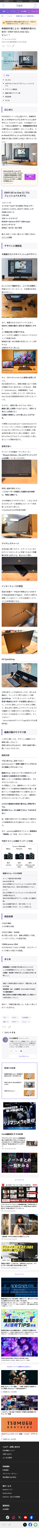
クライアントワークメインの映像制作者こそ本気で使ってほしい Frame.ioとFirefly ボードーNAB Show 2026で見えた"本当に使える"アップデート (13, 1143)
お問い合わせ (7, 1454)
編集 (6, 1022)
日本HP (15, 1022)
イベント (13, 11)
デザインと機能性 (11, 89)
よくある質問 (7, 1458)
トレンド (9, 16)
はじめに (8, 80)
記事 (4, 11)
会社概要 (6, 1509)
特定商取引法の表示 (9, 1477)
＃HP (5, 1017)
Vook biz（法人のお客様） (12, 1497)
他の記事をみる (24, 1056)
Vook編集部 (19, 1038)
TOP (2, 16)
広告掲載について (9, 1450)
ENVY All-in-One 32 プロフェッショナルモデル (19, 84)
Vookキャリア (32, 1)
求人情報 (23, 11)
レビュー (26, 1022)
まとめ (7, 100)
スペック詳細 (7, 237)
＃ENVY (15, 1017)
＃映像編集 (26, 1017)
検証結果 (8, 97)
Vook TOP (6, 1)
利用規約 (6, 1470)
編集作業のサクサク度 (12, 93)
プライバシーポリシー (10, 1473)
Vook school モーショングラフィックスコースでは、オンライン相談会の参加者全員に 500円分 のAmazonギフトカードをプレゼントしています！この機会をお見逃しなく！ (13, 176)
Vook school (19, 1)
